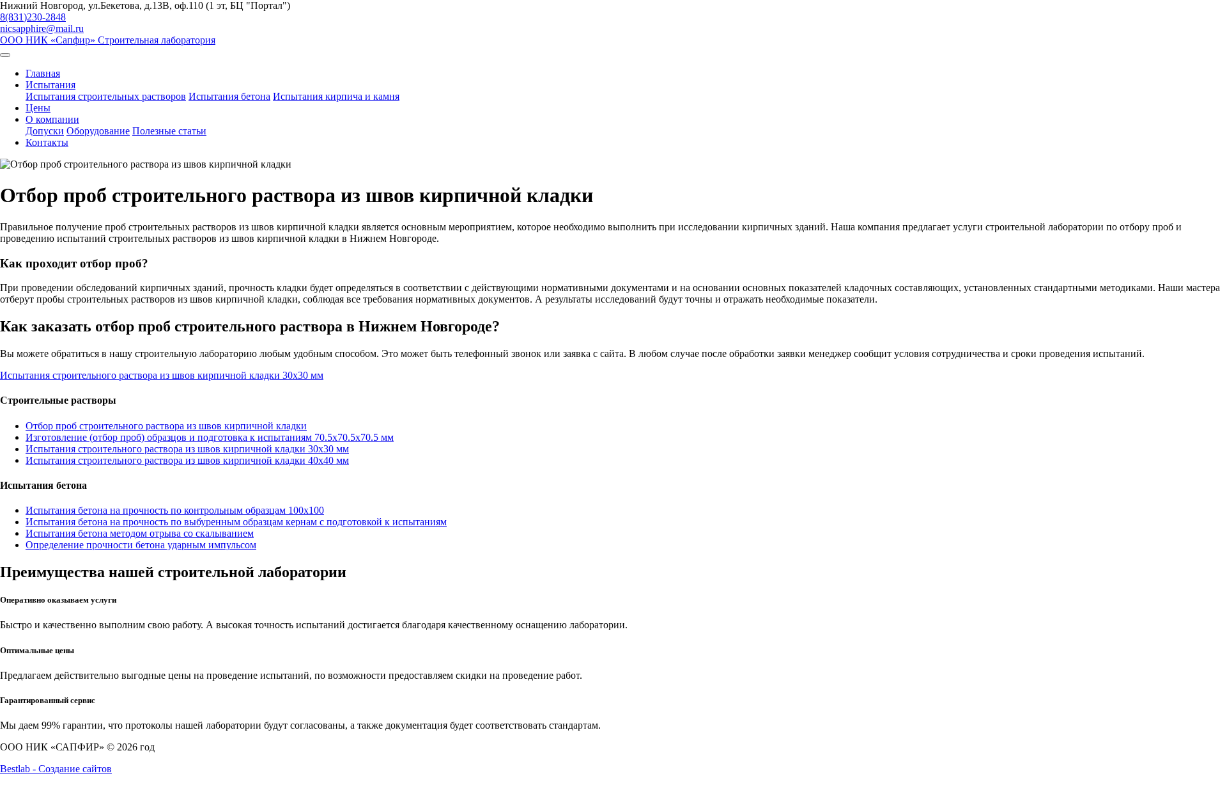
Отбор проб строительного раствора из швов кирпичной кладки (166, 425)
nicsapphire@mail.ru (42, 28)
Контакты (47, 142)
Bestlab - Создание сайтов (56, 768)
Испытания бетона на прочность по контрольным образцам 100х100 (175, 510)
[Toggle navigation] (5, 55)
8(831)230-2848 (33, 17)
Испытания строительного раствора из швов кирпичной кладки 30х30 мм (187, 448)
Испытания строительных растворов (106, 96)
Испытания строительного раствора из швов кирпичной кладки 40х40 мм (187, 460)
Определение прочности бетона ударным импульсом (141, 544)
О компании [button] (52, 119)
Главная (43, 73)
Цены (38, 107)
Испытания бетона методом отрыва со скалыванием (140, 533)
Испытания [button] (50, 84)
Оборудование (98, 130)
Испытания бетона (229, 96)
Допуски (45, 130)
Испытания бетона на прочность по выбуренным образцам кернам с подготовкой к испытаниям (236, 521)
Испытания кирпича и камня (336, 96)
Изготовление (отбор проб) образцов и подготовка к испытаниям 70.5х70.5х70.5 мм (210, 437)
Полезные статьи (169, 130)
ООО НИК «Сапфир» (107, 40)
